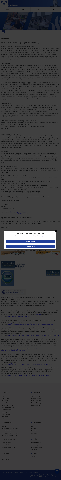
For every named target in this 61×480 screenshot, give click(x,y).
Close (56, 231)
